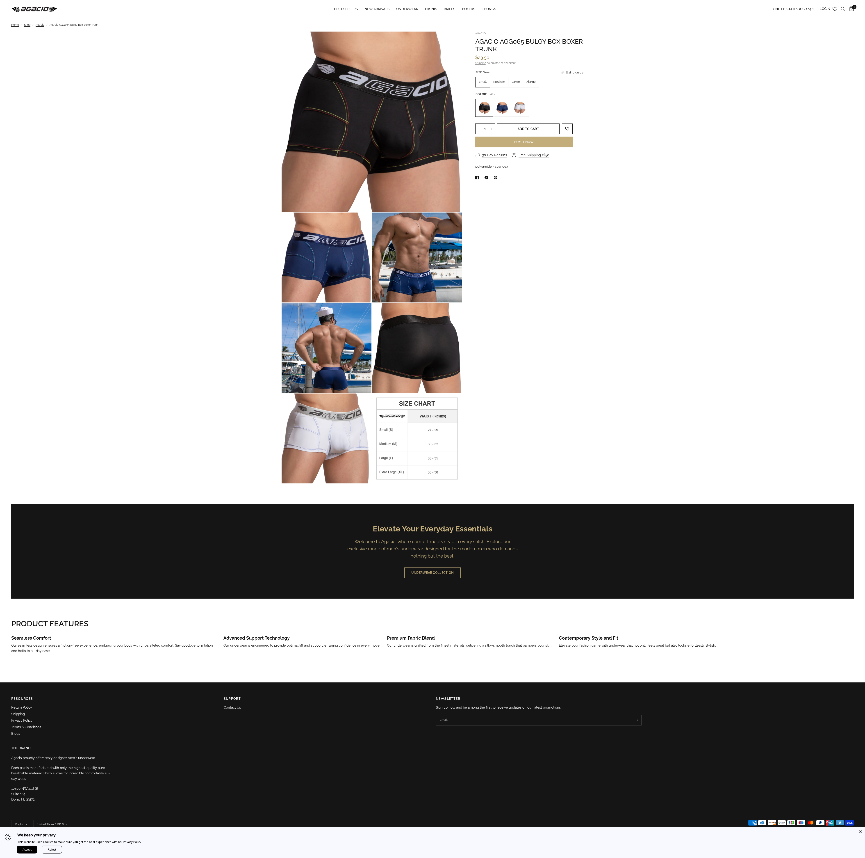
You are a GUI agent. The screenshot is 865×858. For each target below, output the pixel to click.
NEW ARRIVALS (376, 9)
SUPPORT (232, 698)
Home (15, 24)
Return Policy (21, 707)
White (520, 108)
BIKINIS (431, 9)
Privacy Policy (21, 720)
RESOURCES (22, 698)
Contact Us (232, 707)
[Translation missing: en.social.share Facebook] (478, 177)
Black (484, 108)
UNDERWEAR (407, 9)
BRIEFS (449, 9)
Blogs (15, 734)
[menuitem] (346, 9)
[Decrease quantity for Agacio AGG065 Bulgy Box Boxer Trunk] (479, 129)
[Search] (842, 9)
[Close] (860, 832)
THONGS (489, 9)
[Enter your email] (637, 720)
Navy (502, 108)
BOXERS (468, 9)
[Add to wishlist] (567, 129)
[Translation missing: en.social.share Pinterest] (496, 177)
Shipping (480, 63)
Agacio (40, 24)
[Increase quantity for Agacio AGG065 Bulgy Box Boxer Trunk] (491, 129)
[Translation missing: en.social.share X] (487, 177)
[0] (850, 9)
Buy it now (524, 142)
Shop (27, 24)
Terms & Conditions (26, 727)
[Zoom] (452, 41)
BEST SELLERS (346, 9)
